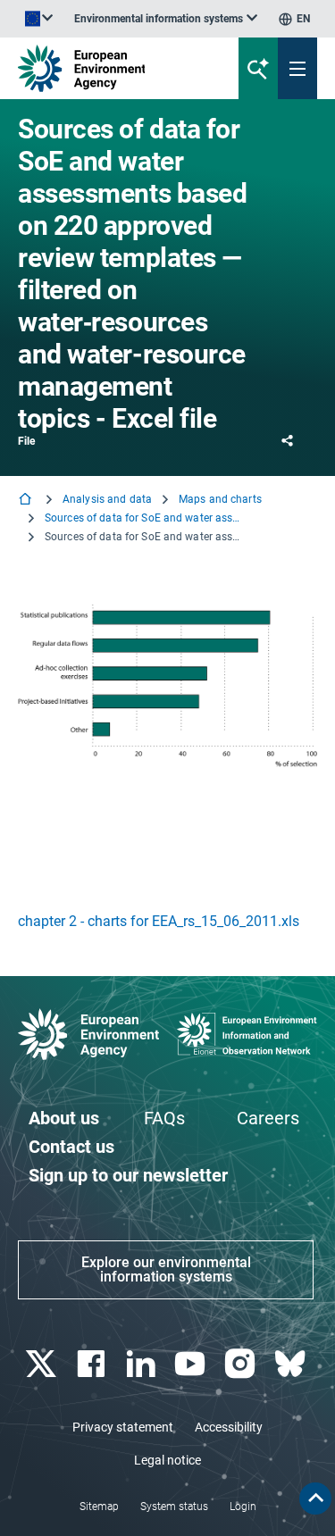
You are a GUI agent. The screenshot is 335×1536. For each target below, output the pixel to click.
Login (243, 1506)
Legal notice (167, 1460)
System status (174, 1506)
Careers (268, 1118)
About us (64, 1118)
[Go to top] (315, 1498)
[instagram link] (242, 1364)
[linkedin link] (142, 1364)
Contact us (71, 1146)
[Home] (27, 500)
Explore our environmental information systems (166, 1269)
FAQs (164, 1118)
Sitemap (99, 1506)
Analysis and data (107, 499)
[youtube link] (192, 1364)
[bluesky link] (291, 1364)
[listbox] (165, 19)
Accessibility (229, 1427)
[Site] (113, 68)
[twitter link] (42, 1364)
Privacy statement (122, 1427)
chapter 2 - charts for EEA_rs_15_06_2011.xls (158, 921)
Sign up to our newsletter (128, 1175)
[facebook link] (92, 1364)
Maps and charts (220, 499)
